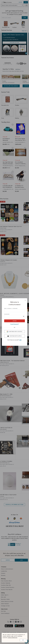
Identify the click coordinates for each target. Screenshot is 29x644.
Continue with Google (15, 331)
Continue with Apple (15, 336)
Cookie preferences (12, 637)
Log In (14, 320)
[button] (23, 316)
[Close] (25, 300)
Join (20, 340)
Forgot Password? (14, 324)
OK (23, 640)
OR (14, 327)
